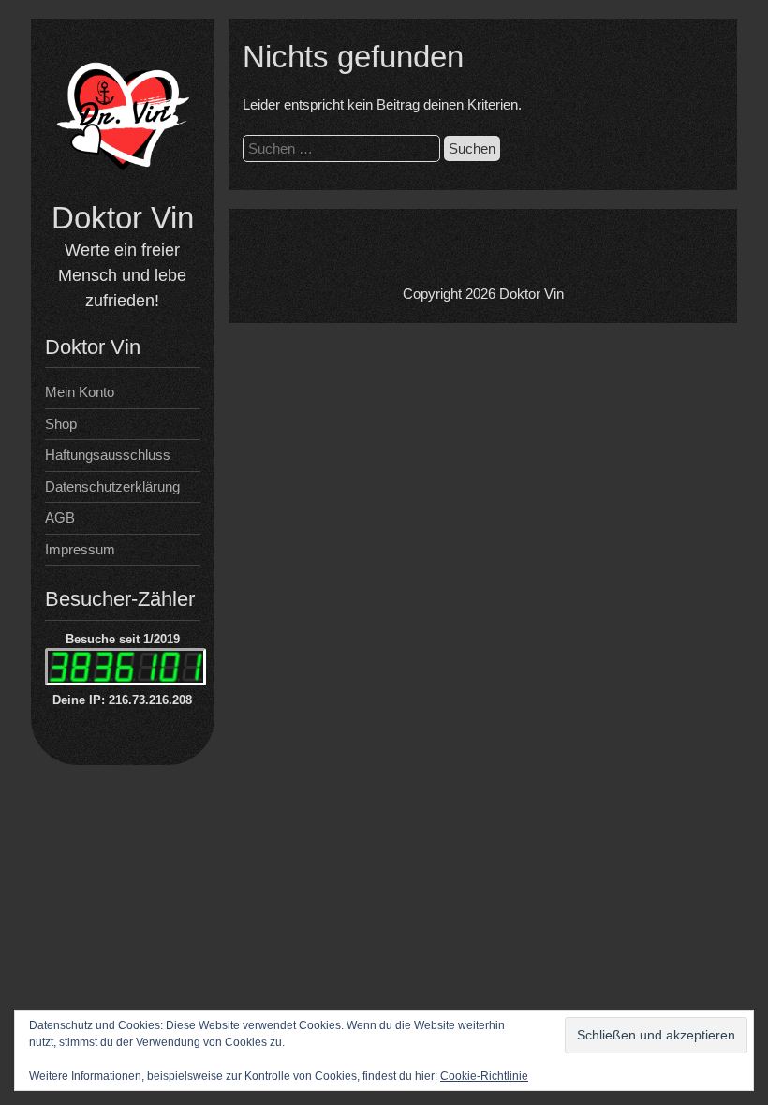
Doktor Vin (123, 217)
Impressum (80, 549)
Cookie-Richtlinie (484, 1076)
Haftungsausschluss (107, 455)
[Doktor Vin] (122, 188)
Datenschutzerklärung (112, 486)
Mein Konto (79, 392)
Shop (61, 424)
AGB (60, 517)
